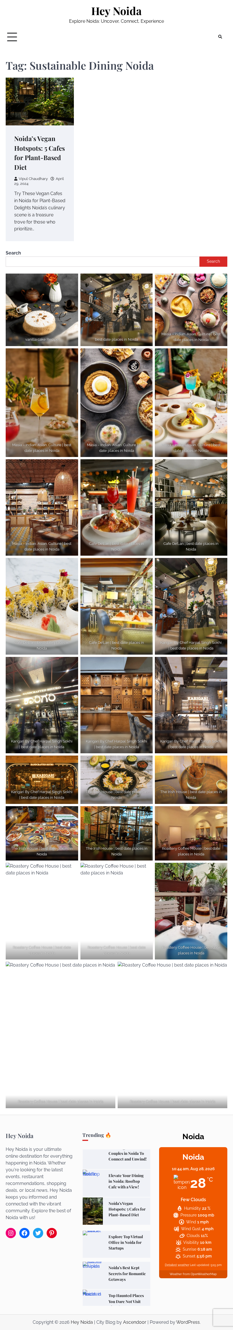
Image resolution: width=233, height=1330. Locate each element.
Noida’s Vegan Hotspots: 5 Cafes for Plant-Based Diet (127, 1177)
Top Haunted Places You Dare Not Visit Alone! (126, 1269)
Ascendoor (134, 1322)
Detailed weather (177, 1265)
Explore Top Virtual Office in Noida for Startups (126, 1211)
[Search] (220, 37)
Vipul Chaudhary (33, 179)
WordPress (188, 1322)
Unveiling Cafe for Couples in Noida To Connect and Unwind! (128, 1301)
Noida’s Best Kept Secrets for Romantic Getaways (127, 1242)
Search (13, 253)
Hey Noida (116, 10)
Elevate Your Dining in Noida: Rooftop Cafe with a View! (126, 1149)
